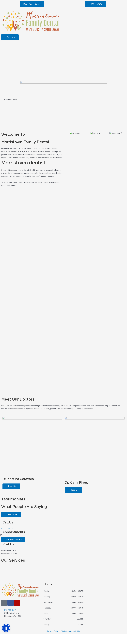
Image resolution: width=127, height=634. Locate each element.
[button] (6, 628)
